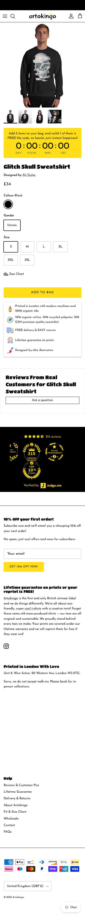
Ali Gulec (29, 175)
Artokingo (11, 598)
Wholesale (11, 818)
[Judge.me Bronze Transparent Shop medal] (71, 452)
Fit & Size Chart (15, 812)
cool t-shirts (37, 5)
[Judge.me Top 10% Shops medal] (49, 470)
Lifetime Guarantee (18, 792)
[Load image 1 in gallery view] (42, 65)
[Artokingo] (42, 16)
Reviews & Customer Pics (21, 785)
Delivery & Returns (17, 798)
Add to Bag (42, 292)
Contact (9, 825)
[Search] (15, 16)
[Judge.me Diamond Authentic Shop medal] (26, 452)
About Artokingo (16, 805)
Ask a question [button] (42, 400)
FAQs (8, 832)
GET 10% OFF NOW (24, 566)
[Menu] (5, 16)
